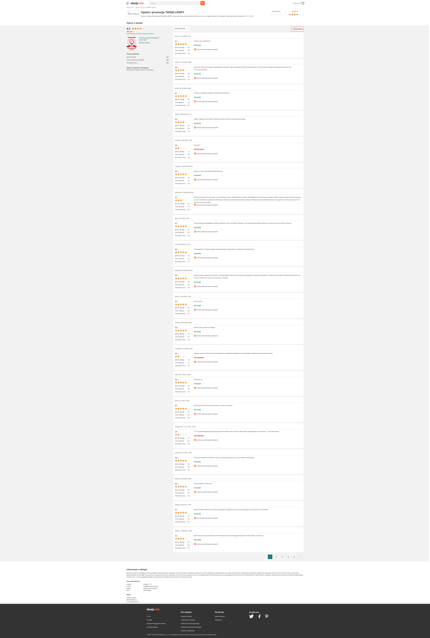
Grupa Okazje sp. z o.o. (163, 635)
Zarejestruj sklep (186, 616)
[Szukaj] (176, 2)
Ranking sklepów (152, 627)
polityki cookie (212, 635)
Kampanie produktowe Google (191, 627)
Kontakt (149, 620)
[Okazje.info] (138, 3)
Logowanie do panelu (188, 620)
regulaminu (200, 635)
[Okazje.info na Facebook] (259, 617)
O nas (148, 616)
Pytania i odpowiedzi (188, 631)
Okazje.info (130, 7)
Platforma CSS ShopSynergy (190, 623)
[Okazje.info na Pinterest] (266, 617)
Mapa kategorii (220, 616)
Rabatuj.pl (218, 620)
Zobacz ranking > (144, 42)
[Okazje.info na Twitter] (251, 617)
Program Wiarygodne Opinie (156, 623)
